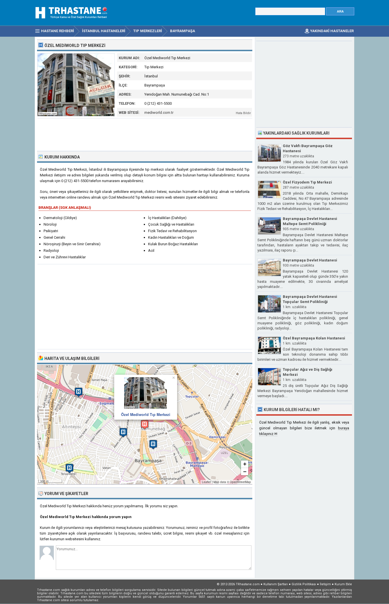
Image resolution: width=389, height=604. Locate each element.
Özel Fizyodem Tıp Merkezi (307, 182)
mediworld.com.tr (158, 112)
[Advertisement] (145, 134)
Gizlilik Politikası (304, 584)
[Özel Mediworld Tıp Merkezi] (76, 115)
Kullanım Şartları (275, 584)
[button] (144, 424)
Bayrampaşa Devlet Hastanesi (310, 260)
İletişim (325, 584)
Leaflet (206, 482)
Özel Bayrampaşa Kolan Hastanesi (314, 338)
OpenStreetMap (240, 482)
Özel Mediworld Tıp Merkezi (145, 414)
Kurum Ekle (343, 584)
